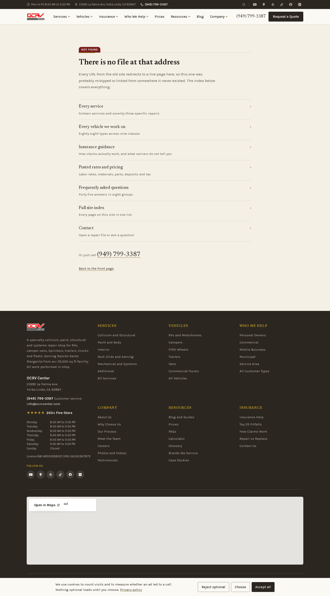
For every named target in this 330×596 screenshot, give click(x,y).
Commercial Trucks (184, 371)
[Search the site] (244, 4)
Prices (160, 17)
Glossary (175, 446)
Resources (179, 17)
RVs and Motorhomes (185, 335)
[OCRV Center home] (36, 16)
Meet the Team (109, 439)
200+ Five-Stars (59, 413)
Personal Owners (253, 335)
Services (60, 17)
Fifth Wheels (178, 349)
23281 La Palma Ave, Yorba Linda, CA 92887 (107, 4)
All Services (107, 378)
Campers (176, 342)
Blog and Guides (181, 417)
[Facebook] (290, 4)
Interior (104, 349)
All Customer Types (254, 371)
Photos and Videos (112, 453)
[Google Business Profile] (263, 4)
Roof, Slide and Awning (116, 357)
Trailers (174, 357)
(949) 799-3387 (156, 4)
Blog (200, 17)
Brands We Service (183, 453)
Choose (240, 587)
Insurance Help (252, 417)
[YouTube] (254, 4)
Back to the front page (96, 268)
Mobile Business (253, 349)
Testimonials (108, 460)
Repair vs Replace (253, 439)
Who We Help (134, 17)
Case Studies (179, 460)
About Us (105, 417)
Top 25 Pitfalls (251, 424)
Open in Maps (44, 505)
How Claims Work (253, 431)
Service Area (249, 364)
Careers (104, 446)
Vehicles (83, 17)
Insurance (107, 17)
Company (217, 17)
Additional (106, 371)
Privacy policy (131, 590)
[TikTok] (281, 4)
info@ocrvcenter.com (43, 404)
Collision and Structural (116, 335)
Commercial (249, 342)
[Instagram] (299, 4)
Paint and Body (109, 342)
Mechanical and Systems (117, 364)
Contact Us (248, 446)
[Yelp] (272, 4)
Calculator (177, 439)
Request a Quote (286, 17)
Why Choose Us (109, 424)
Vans (172, 364)
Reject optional (213, 587)
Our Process (107, 431)
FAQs (172, 431)
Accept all (263, 587)
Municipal (247, 357)
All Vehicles (178, 378)
